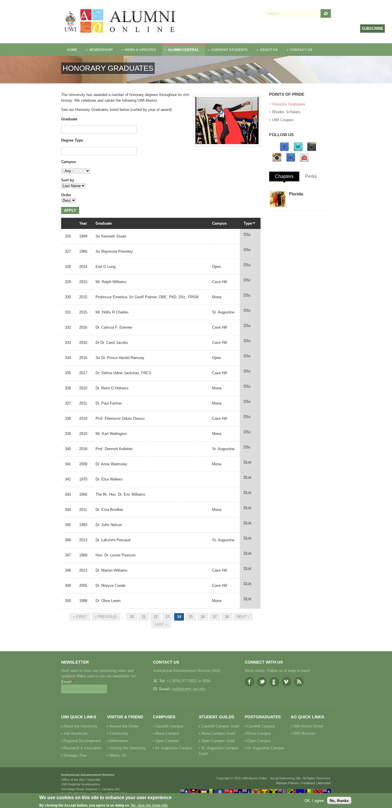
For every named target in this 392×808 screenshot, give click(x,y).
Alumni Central (180, 50)
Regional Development (82, 741)
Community (118, 733)
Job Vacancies (75, 733)
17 (215, 617)
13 (168, 617)
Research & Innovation (82, 748)
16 (203, 617)
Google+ (274, 682)
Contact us (298, 50)
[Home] (120, 22)
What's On (118, 755)
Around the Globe (123, 726)
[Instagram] (277, 161)
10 (132, 617)
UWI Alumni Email (308, 726)
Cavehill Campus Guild (220, 726)
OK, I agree (314, 800)
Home (72, 50)
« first (80, 617)
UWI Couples (283, 120)
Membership (98, 50)
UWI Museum (304, 733)
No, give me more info (149, 805)
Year (83, 223)
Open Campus (167, 741)
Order (66, 195)
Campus (68, 162)
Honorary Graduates (288, 104)
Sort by (67, 180)
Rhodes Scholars (286, 112)
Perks (311, 176)
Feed (299, 682)
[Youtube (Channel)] (304, 161)
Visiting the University (127, 748)
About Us (266, 50)
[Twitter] (298, 150)
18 (227, 617)
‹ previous (106, 617)
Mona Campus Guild (218, 733)
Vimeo (286, 682)
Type (248, 223)
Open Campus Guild (218, 741)
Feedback (308, 783)
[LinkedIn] (290, 161)
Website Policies (287, 783)
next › (243, 617)
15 (191, 617)
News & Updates (137, 50)
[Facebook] (284, 150)
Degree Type (72, 140)
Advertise (324, 783)
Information (118, 741)
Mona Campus (167, 733)
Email (67, 682)
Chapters (284, 176)
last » (161, 624)
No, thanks (339, 800)
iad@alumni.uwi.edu (188, 689)
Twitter (262, 682)
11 (143, 617)
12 (156, 617)
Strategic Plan (75, 755)
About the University (80, 726)
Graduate (69, 119)
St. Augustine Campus (174, 748)
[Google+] (311, 150)
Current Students (226, 50)
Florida (296, 193)
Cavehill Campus (169, 726)
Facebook (249, 682)
